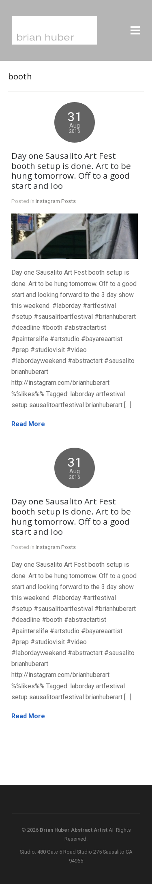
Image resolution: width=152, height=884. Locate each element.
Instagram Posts (56, 201)
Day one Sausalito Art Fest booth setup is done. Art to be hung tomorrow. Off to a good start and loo (71, 171)
